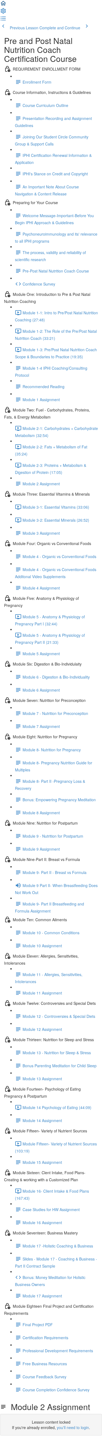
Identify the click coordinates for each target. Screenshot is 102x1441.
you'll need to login (73, 1427)
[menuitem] (3, 12)
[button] (3, 5)
